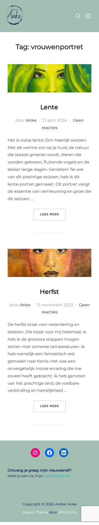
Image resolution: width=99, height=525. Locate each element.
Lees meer (53, 214)
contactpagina (57, 476)
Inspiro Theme (35, 512)
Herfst (49, 291)
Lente (49, 107)
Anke (31, 120)
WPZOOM (67, 512)
